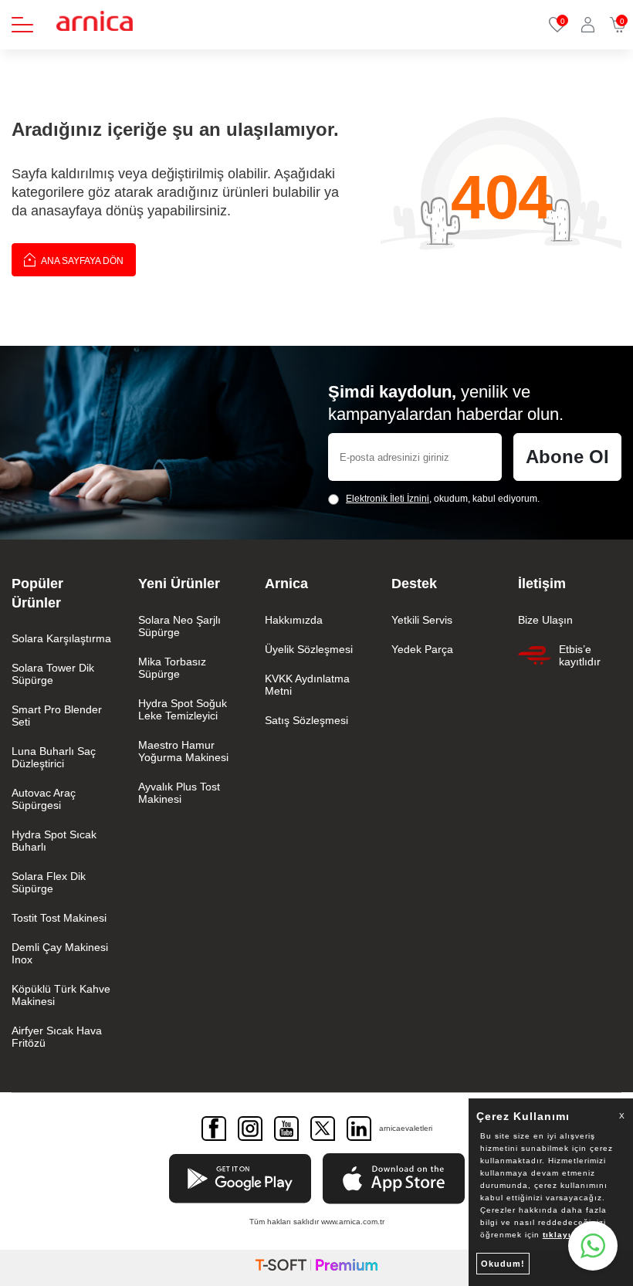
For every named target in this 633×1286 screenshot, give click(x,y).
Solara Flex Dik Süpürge (49, 882)
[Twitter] (322, 1128)
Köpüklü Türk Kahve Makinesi (61, 995)
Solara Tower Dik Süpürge (53, 674)
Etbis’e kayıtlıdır (580, 655)
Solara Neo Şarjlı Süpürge (179, 626)
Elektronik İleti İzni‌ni (387, 498)
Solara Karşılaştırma (61, 638)
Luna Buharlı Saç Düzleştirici (54, 757)
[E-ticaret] (316, 1268)
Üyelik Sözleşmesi (309, 649)
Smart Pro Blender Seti (57, 715)
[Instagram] (250, 1128)
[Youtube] (286, 1128)
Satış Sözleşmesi (306, 720)
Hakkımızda (294, 620)
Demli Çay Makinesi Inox (60, 953)
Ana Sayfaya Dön (81, 261)
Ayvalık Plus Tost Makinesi (179, 792)
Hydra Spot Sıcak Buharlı (54, 840)
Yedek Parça (422, 649)
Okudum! (503, 1263)
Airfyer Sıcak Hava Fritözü (57, 1036)
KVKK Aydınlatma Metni (307, 684)
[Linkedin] (359, 1128)
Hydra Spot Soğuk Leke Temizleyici (182, 709)
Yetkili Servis (421, 620)
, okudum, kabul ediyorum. (443, 498)
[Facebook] (213, 1128)
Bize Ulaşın (545, 620)
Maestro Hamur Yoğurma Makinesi (183, 751)
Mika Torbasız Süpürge (172, 667)
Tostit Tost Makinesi (59, 918)
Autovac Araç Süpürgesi (44, 799)
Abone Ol (567, 456)
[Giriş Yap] (587, 24)
